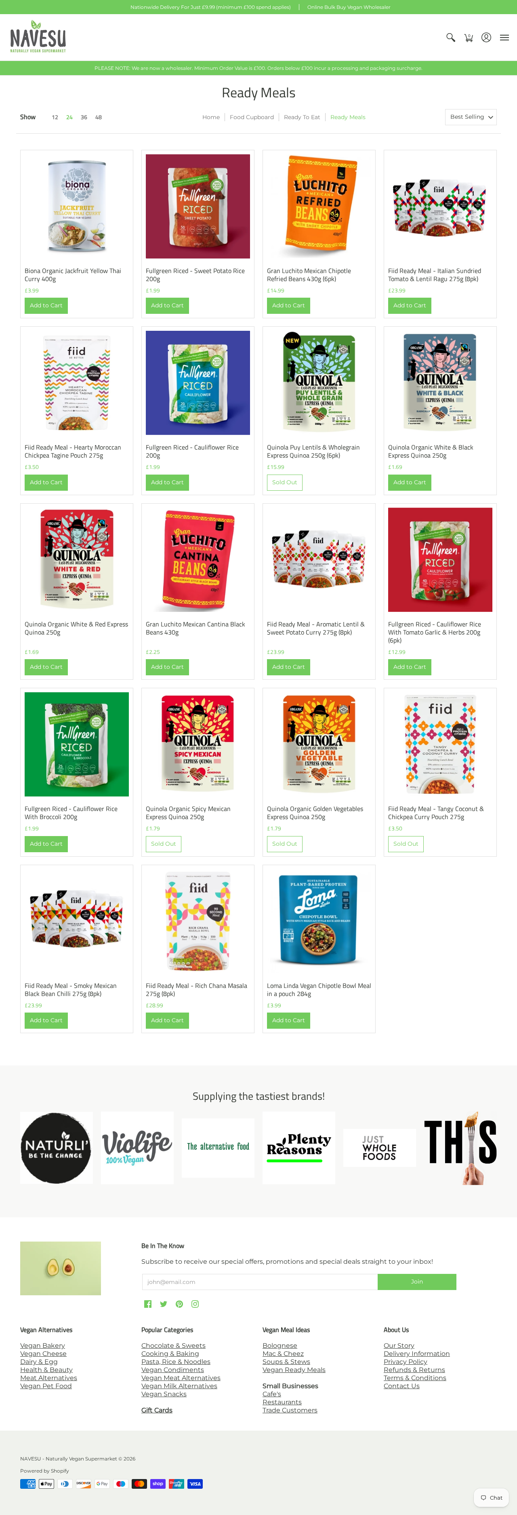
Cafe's (272, 1394)
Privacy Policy (405, 1362)
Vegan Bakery (42, 1345)
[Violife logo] (137, 1148)
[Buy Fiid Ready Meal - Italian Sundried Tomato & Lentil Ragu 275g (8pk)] (440, 206)
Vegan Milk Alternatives (179, 1386)
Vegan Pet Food (46, 1386)
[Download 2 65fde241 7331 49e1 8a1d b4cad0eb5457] (299, 1148)
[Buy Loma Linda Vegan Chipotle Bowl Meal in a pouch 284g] (319, 921)
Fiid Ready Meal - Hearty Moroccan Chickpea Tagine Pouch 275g (73, 451)
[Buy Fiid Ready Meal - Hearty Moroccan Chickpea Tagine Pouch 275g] (77, 383)
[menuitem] (451, 37)
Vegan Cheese (43, 1353)
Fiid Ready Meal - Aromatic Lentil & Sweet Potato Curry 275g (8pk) (316, 628)
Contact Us (402, 1386)
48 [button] (98, 117)
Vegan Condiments (172, 1370)
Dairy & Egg (39, 1362)
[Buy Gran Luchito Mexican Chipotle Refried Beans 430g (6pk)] (319, 206)
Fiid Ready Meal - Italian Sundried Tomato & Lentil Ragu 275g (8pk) (434, 275)
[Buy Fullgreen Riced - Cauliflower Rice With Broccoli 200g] (77, 744)
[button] (451, 37)
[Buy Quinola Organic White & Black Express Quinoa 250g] (440, 383)
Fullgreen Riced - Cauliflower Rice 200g (192, 451)
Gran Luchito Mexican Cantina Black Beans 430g (195, 628)
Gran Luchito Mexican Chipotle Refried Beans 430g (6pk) (309, 275)
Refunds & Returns (414, 1370)
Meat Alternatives (48, 1378)
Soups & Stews (286, 1362)
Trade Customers (290, 1410)
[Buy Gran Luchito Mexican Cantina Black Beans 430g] (198, 560)
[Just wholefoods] (379, 1148)
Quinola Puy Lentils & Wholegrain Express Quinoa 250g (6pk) (313, 451)
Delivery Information (417, 1353)
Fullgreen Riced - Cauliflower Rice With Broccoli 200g (71, 813)
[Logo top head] (460, 1148)
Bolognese (280, 1345)
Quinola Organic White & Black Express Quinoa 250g (430, 451)
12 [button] (55, 117)
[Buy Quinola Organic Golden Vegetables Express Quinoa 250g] (319, 744)
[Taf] (218, 1148)
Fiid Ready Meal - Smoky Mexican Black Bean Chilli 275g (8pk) (71, 989)
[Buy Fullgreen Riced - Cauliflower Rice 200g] (198, 383)
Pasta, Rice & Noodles (175, 1362)
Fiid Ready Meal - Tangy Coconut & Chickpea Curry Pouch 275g (436, 813)
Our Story (399, 1345)
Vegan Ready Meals (294, 1370)
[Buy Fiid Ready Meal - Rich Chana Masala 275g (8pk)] (198, 921)
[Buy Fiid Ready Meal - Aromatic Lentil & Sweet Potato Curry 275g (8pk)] (319, 560)
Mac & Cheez (283, 1353)
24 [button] (69, 117)
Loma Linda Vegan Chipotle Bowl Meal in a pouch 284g (319, 989)
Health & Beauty (46, 1370)
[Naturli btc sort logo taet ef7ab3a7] (56, 1148)
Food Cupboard (252, 117)
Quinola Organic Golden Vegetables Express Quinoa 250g (315, 813)
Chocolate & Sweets (173, 1345)
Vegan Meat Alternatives (181, 1378)
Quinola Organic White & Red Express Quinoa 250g (76, 628)
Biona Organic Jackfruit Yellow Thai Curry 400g (73, 275)
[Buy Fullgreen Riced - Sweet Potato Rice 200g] (198, 206)
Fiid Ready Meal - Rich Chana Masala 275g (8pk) (196, 989)
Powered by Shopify (44, 1471)
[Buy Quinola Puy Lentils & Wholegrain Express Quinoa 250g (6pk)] (319, 383)
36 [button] (84, 117)
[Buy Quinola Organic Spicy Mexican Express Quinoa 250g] (198, 744)
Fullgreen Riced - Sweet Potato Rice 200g (195, 275)
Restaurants (282, 1402)
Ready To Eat (302, 117)
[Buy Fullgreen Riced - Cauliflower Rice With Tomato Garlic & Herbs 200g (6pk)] (440, 560)
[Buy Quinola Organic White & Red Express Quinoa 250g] (77, 560)
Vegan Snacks (164, 1394)
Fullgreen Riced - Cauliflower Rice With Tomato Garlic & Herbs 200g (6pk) (434, 632)
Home (211, 117)
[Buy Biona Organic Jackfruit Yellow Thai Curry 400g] (77, 206)
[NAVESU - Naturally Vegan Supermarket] (38, 37)
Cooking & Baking (170, 1353)
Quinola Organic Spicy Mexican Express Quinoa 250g (188, 813)
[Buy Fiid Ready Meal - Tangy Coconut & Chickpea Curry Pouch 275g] (440, 744)
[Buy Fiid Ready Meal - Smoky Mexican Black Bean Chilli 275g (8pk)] (77, 921)
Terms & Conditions (415, 1378)
